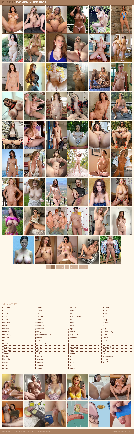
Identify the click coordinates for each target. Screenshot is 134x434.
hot (70, 313)
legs (71, 329)
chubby (39, 307)
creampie (40, 326)
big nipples (73, 347)
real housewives (75, 316)
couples (40, 323)
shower (105, 335)
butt (5, 365)
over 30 (72, 356)
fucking (39, 356)
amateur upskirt (108, 356)
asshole (7, 320)
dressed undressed (44, 335)
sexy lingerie (74, 335)
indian (71, 320)
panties (72, 368)
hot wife (105, 362)
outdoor (72, 353)
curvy (39, 332)
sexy (104, 329)
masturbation (74, 338)
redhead (105, 316)
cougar (39, 320)
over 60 (72, 365)
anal (5, 310)
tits (103, 353)
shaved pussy (107, 332)
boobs (6, 353)
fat (38, 350)
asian (6, 313)
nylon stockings (108, 347)
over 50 (72, 362)
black (6, 344)
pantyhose (106, 307)
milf (70, 341)
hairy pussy (73, 307)
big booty (7, 335)
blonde (6, 347)
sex (103, 326)
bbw (5, 326)
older (71, 350)
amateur (7, 307)
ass (5, 316)
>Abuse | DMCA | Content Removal (13, 432)
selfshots (105, 323)
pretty (104, 310)
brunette (7, 359)
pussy (104, 313)
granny (39, 368)
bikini (6, 341)
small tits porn (107, 341)
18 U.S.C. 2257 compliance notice (38, 432)
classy (39, 310)
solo (104, 344)
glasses (40, 362)
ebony (39, 338)
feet (38, 353)
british (6, 356)
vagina (105, 359)
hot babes (7, 323)
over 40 (72, 359)
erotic (39, 341)
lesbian (72, 332)
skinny (105, 338)
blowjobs (7, 350)
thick (104, 350)
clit (38, 313)
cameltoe (7, 368)
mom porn (73, 344)
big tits (6, 338)
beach (6, 329)
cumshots (40, 329)
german (40, 359)
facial (39, 347)
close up (40, 316)
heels (71, 310)
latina (71, 326)
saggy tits (106, 320)
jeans (71, 323)
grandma (40, 365)
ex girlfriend (41, 344)
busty (6, 362)
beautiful (7, 332)
